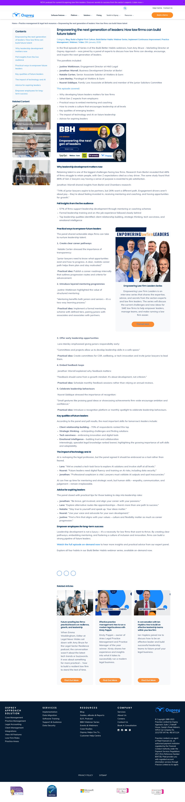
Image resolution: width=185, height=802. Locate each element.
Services (121, 712)
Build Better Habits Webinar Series (111, 40)
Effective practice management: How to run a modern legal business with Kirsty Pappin (112, 626)
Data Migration (50, 715)
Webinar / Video (76, 42)
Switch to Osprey (112, 15)
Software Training (51, 719)
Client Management (14, 728)
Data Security (49, 726)
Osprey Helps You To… (90, 732)
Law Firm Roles (12, 738)
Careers (121, 719)
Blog (68, 40)
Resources (128, 15)
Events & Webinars (89, 726)
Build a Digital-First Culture (83, 40)
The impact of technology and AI (30, 80)
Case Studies (86, 729)
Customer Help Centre (90, 736)
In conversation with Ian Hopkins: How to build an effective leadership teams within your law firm (150, 626)
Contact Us (167, 8)
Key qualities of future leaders (29, 74)
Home (14, 24)
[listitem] (167, 751)
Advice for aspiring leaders (28, 85)
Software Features (58, 15)
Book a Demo (162, 15)
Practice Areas (12, 741)
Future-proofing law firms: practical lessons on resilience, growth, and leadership (75, 624)
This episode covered (68, 89)
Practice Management (15, 721)
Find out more (143, 324)
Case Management (14, 718)
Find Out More (71, 680)
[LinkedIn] (66, 573)
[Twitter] (59, 573)
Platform (74, 15)
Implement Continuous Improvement (144, 40)
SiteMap (103, 775)
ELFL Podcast (86, 719)
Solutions (87, 15)
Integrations (10, 731)
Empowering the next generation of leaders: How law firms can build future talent (30, 40)
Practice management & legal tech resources (38, 24)
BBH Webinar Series (89, 722)
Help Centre (157, 8)
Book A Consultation (145, 15)
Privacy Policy (85, 775)
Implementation (50, 712)
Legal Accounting (13, 724)
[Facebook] (73, 573)
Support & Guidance (52, 722)
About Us (122, 715)
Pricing (99, 15)
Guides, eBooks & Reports (92, 715)
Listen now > (137, 3)
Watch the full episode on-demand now (78, 545)
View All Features (13, 735)
